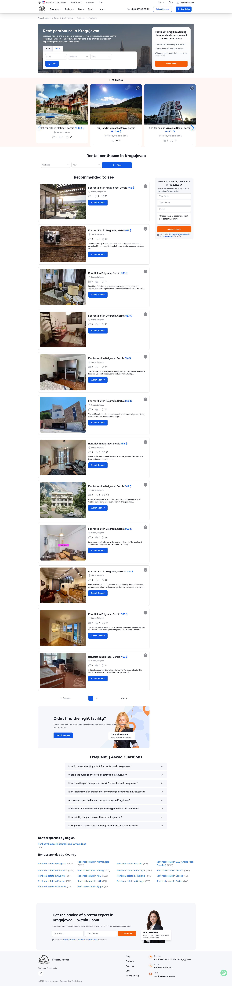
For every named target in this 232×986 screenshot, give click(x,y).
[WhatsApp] (223, 973)
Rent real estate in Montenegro (93, 862)
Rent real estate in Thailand (131, 876)
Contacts (90, 2)
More (101, 9)
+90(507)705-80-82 (163, 967)
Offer (101, 2)
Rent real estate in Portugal (131, 870)
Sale (48, 48)
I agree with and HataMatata (175, 235)
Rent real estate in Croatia (170, 870)
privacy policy (167, 236)
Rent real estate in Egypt (91, 886)
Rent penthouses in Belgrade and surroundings (62, 844)
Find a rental (171, 64)
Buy (80, 9)
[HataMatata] (44, 960)
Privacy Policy (132, 975)
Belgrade (100, 234)
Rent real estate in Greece (170, 876)
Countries (54, 9)
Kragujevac (101, 192)
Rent (90, 9)
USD (160, 2)
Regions (68, 9)
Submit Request (162, 9)
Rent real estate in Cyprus (51, 876)
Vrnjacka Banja (121, 136)
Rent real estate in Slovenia (52, 886)
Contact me (127, 933)
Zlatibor (67, 132)
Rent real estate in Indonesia (53, 870)
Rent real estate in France (51, 881)
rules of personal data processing (179, 234)
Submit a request (174, 229)
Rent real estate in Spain (130, 863)
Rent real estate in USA (90, 881)
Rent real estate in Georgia (131, 881)
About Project (76, 2)
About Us (130, 966)
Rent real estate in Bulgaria (52, 863)
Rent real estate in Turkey (91, 870)
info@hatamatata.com (164, 976)
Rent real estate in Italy (90, 876)
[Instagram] (40, 973)
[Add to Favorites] (84, 88)
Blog (128, 956)
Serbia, (60, 132)
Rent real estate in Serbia (169, 881)
